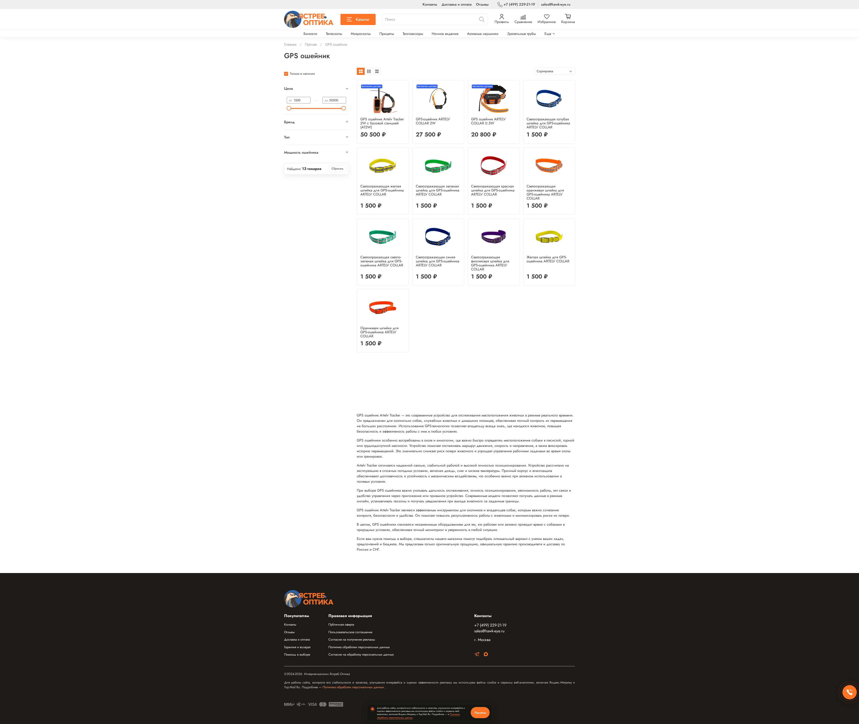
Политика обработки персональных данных (359, 647)
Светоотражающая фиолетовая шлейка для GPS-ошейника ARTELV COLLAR (490, 263)
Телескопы (334, 33)
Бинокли (310, 33)
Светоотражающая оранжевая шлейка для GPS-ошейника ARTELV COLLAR (545, 192)
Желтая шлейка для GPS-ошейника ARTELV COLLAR (548, 259)
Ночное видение (445, 33)
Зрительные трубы (521, 33)
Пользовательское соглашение (350, 632)
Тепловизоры (413, 33)
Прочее (311, 44)
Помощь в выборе (297, 654)
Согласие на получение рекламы (351, 639)
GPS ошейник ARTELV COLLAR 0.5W (488, 121)
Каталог (362, 19)
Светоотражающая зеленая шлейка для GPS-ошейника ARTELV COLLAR (437, 190)
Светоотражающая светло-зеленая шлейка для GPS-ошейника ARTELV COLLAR (381, 261)
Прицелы (386, 33)
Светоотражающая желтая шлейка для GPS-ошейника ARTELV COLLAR (382, 190)
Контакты (430, 4)
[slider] (289, 108)
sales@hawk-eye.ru (555, 4)
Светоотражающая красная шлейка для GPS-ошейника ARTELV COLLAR (493, 190)
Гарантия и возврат (297, 647)
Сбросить (337, 168)
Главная (290, 44)
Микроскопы (361, 33)
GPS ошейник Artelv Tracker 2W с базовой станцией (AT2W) (382, 123)
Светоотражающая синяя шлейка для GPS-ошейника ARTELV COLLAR (437, 261)
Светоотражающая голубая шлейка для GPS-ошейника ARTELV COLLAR (548, 123)
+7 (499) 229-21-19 (519, 4)
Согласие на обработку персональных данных (361, 654)
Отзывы (482, 4)
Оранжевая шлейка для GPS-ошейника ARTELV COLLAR (379, 332)
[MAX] (486, 655)
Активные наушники (482, 33)
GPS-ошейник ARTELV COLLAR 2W (433, 121)
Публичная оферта (341, 624)
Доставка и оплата (457, 4)
